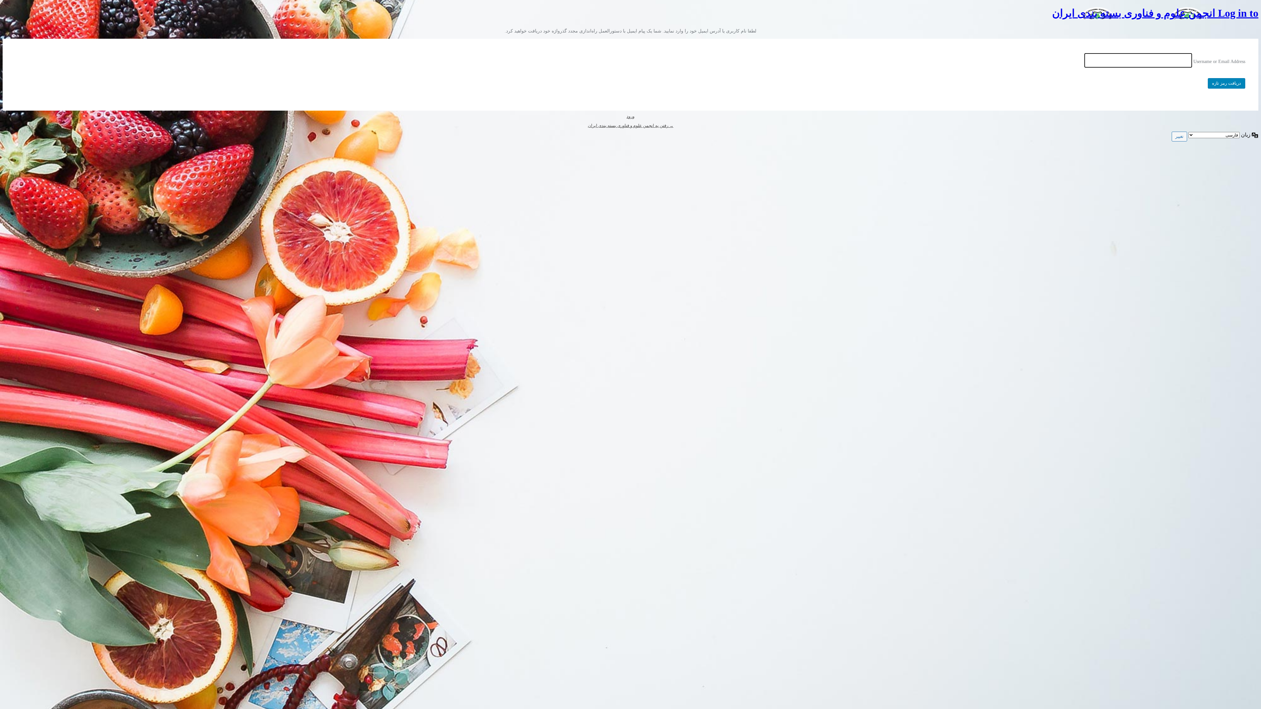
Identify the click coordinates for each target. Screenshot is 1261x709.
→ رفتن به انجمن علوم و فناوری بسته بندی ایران (631, 125)
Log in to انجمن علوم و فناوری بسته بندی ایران (1155, 13)
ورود (630, 116)
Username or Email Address (1219, 61)
